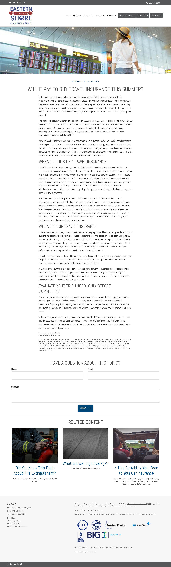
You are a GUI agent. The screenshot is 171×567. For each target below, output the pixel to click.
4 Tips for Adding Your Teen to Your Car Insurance (136, 470)
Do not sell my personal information (123, 506)
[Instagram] (20, 2)
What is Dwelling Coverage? (85, 463)
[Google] (24, 2)
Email (90, 369)
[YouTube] (14, 2)
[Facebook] (17, 2)
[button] (77, 15)
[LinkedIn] (10, 2)
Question (15, 386)
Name (14, 369)
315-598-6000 (154, 3)
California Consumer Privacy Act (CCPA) (139, 504)
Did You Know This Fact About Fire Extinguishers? (35, 470)
